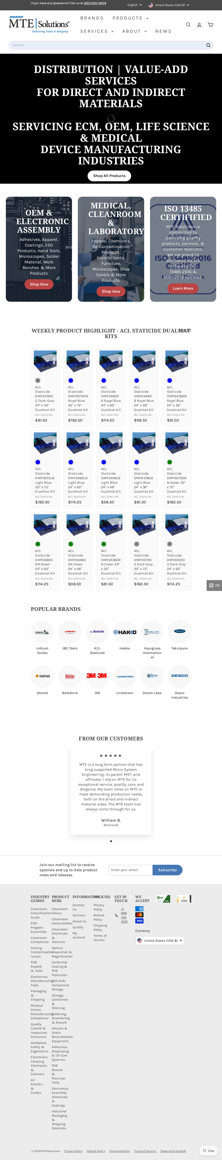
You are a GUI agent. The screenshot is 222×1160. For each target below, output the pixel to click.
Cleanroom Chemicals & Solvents (60, 935)
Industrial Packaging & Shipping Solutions (59, 1119)
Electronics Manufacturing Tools (42, 981)
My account (79, 935)
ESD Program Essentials (39, 927)
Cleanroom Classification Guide (41, 913)
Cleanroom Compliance (40, 940)
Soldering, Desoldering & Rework (61, 1018)
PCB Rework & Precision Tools (58, 1074)
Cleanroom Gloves (60, 911)
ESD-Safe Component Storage (60, 985)
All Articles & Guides (36, 1086)
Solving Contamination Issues (42, 952)
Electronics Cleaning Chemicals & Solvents (39, 1065)
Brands (92, 18)
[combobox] (111, 45)
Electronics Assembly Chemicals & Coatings (60, 1097)
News (163, 31)
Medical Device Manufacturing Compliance (42, 1012)
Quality (78, 927)
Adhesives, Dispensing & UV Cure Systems (60, 1053)
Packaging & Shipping (38, 995)
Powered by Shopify (173, 1151)
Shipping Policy (100, 927)
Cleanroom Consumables (62, 921)
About (132, 31)
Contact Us (79, 907)
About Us (80, 921)
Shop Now (39, 284)
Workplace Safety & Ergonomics (40, 1047)
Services (95, 31)
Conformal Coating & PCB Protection (59, 968)
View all (184, 330)
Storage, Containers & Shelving (60, 1001)
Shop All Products (109, 175)
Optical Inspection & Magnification (62, 952)
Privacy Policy (99, 907)
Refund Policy (99, 917)
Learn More (183, 288)
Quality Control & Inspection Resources (39, 1030)
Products (129, 18)
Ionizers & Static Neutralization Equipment (62, 1034)
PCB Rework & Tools (36, 966)
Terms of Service (100, 938)
